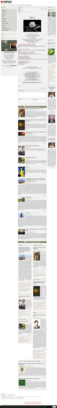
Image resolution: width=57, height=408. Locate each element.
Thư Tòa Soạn (50, 7)
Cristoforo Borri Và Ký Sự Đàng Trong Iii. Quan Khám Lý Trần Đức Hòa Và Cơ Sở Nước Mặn (25, 286)
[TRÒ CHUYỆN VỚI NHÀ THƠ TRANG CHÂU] (36, 324)
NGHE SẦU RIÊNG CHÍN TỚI (30, 157)
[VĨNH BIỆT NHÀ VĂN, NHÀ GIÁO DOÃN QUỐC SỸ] (51, 94)
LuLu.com (14, 65)
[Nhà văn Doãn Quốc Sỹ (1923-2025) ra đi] (51, 145)
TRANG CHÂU (42, 318)
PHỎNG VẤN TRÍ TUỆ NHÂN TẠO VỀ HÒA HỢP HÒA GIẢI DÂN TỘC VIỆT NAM (39, 351)
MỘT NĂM (27, 166)
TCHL (51, 98)
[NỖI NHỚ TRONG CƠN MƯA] (51, 52)
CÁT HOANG (27, 212)
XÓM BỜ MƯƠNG (28, 197)
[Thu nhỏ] (18, 9)
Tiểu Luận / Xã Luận (36, 279)
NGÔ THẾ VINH (29, 284)
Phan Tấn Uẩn (22, 342)
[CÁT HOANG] (21, 215)
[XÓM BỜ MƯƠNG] (21, 199)
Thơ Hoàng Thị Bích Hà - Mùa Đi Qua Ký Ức (32, 145)
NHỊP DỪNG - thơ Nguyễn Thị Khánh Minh (51, 71)
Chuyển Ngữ (38, 361)
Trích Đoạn (25, 361)
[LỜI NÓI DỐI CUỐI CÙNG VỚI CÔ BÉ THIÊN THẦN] (21, 112)
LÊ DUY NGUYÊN (53, 45)
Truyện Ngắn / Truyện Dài (37, 245)
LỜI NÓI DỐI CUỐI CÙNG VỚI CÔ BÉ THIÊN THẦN (34, 108)
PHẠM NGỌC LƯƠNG (28, 199)
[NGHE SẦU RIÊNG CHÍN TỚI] (21, 160)
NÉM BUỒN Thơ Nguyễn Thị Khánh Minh (51, 74)
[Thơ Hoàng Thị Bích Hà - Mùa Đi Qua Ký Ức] (21, 151)
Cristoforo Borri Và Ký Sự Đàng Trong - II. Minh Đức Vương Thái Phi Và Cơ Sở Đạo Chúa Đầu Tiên (25, 290)
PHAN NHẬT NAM (42, 358)
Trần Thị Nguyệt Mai (37, 318)
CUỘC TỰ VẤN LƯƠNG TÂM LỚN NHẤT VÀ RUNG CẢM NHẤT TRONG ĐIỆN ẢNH (39, 303)
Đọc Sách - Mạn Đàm (31, 361)
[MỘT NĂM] (21, 172)
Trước (42, 88)
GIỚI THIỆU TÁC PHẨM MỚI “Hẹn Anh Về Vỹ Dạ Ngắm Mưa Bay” (29, 378)
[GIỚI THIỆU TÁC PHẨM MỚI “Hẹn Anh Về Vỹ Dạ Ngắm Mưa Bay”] (22, 383)
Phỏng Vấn (35, 312)
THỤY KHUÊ (22, 287)
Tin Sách (20, 361)
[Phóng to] (20, 9)
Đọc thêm (44, 117)
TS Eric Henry (33, 366)
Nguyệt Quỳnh (36, 276)
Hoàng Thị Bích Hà (28, 147)
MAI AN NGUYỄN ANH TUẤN (30, 110)
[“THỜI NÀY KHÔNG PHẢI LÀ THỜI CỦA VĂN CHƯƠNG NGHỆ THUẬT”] (21, 231)
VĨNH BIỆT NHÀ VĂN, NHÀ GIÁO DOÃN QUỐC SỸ (51, 88)
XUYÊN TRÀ (3, 35)
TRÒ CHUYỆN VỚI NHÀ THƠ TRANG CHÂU (39, 316)
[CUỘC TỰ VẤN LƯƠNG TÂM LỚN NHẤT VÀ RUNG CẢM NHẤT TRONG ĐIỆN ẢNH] (21, 134)
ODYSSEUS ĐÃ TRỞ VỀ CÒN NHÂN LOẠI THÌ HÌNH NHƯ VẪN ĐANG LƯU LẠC (39, 282)
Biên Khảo (20, 245)
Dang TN (50, 76)
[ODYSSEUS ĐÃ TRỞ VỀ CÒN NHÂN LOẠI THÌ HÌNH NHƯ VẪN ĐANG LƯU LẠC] (21, 125)
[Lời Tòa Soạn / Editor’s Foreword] (52, 14)
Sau (44, 88)
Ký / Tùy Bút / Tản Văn (22, 319)
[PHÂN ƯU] (51, 119)
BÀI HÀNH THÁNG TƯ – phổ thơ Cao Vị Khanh (52, 78)
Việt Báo (51, 148)
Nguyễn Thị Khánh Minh (53, 72)
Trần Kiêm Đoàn (27, 159)
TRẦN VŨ (38, 358)
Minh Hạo (26, 123)
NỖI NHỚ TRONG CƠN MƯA (51, 44)
